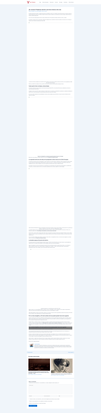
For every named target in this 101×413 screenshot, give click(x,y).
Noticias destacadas (45, 2)
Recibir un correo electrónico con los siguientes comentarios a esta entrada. (40, 401)
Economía (56, 2)
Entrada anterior (30, 352)
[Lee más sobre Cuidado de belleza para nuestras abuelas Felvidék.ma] (62, 365)
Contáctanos (65, 2)
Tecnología (60, 2)
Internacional (52, 2)
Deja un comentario (32, 11)
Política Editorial (71, 2)
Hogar (40, 2)
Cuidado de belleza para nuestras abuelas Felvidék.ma (61, 373)
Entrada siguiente (71, 352)
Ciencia (35, 374)
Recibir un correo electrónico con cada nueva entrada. (37, 403)
